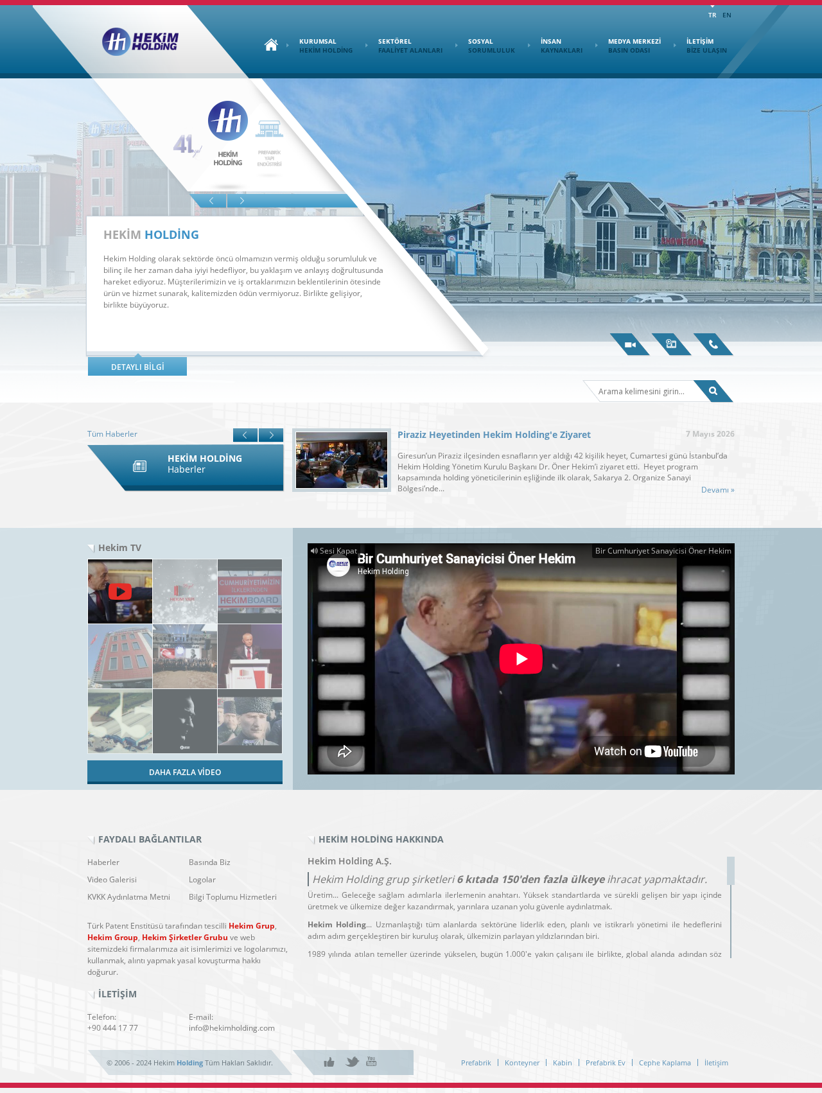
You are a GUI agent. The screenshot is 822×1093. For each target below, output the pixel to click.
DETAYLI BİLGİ (137, 367)
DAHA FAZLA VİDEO (185, 772)
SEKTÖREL (410, 46)
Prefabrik (476, 1062)
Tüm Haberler (112, 433)
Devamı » (718, 489)
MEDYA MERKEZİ (634, 46)
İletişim (716, 1062)
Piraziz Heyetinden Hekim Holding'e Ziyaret (494, 434)
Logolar (202, 879)
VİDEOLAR (630, 344)
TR (712, 14)
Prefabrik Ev (605, 1062)
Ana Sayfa (268, 44)
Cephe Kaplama (665, 1062)
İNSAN (561, 46)
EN (726, 14)
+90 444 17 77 (112, 1027)
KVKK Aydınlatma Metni (128, 896)
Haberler (103, 862)
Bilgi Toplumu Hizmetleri (233, 896)
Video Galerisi (112, 879)
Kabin (562, 1062)
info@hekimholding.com (232, 1027)
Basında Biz (210, 862)
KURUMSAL (326, 46)
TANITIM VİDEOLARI (672, 344)
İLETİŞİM (706, 46)
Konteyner (522, 1062)
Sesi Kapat (337, 550)
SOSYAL (491, 46)
